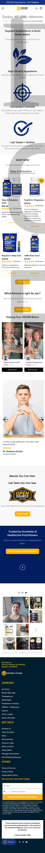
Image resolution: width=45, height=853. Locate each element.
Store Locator (7, 714)
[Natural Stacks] (22, 8)
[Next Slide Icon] (41, 419)
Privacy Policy (7, 772)
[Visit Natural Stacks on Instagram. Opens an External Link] (22, 593)
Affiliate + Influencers (10, 707)
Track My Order (8, 732)
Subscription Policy (10, 775)
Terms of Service (9, 768)
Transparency (7, 696)
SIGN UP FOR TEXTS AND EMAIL (22, 797)
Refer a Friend (7, 746)
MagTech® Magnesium (34, 200)
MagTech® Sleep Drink (11, 256)
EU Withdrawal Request (11, 757)
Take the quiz (22, 310)
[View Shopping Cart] (40, 8)
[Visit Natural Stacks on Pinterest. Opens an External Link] (19, 593)
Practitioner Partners (10, 703)
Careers (5, 711)
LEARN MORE (22, 514)
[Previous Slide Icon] (5, 419)
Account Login (8, 743)
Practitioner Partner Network (22, 551)
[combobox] (6, 791)
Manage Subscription (10, 754)
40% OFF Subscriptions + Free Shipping (22, 2)
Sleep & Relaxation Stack (10, 201)
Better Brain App (8, 693)
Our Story (6, 689)
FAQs (4, 736)
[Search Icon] (36, 8)
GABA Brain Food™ (32, 256)
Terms (9, 814)
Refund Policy (7, 739)
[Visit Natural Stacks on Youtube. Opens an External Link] (26, 593)
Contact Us (6, 729)
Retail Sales (6, 700)
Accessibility (7, 750)
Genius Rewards (8, 718)
